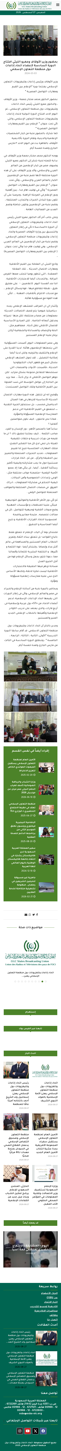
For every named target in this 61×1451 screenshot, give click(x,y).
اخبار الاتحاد (51, 1302)
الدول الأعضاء (49, 1293)
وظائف (53, 1315)
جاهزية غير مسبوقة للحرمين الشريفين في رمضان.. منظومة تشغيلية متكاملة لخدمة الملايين (22, 885)
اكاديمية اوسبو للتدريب (44, 1306)
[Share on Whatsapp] (30, 915)
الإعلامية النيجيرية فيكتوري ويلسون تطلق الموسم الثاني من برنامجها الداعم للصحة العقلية (23, 829)
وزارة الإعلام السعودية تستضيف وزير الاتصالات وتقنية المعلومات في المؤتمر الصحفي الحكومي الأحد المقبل (45, 1195)
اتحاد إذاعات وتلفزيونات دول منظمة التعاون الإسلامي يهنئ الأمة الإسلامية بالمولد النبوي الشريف (46, 1092)
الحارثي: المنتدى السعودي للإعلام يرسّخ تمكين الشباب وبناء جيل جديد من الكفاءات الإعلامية (17, 1193)
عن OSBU (52, 1298)
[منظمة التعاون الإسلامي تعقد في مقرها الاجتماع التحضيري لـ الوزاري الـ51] (46, 810)
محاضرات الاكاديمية (46, 1311)
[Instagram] (19, 1431)
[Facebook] (43, 1431)
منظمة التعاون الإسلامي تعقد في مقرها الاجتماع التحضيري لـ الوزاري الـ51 (22, 808)
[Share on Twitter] (33, 915)
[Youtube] (27, 1431)
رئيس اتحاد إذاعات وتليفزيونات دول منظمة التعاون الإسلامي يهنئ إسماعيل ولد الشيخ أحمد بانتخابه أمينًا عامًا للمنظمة (17, 1094)
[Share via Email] (26, 915)
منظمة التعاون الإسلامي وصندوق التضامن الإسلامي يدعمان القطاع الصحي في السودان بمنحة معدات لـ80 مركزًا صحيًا (16, 1145)
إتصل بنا (52, 1320)
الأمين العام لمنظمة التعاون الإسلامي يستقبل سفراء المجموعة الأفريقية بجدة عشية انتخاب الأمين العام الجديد (46, 1143)
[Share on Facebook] (37, 915)
